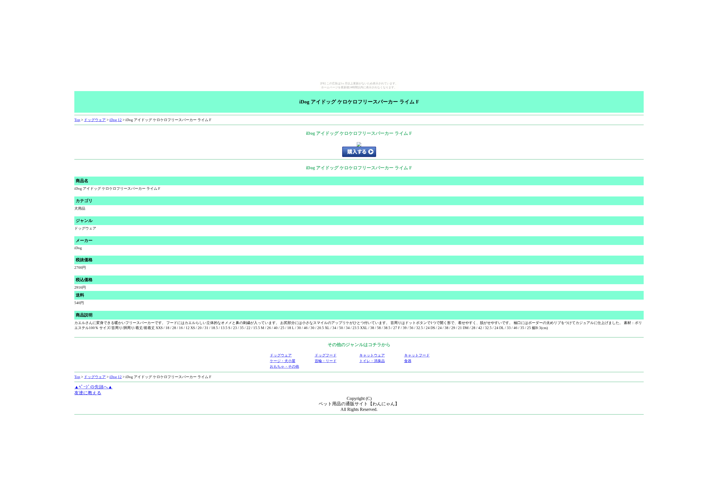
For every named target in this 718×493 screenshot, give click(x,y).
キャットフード (417, 355)
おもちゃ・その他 (284, 366)
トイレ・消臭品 (372, 361)
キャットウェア (372, 355)
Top (77, 120)
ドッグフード (326, 355)
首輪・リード (326, 361)
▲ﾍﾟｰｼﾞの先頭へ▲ (93, 387)
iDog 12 (115, 120)
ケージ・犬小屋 (282, 361)
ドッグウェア (95, 120)
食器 (407, 361)
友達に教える (87, 392)
